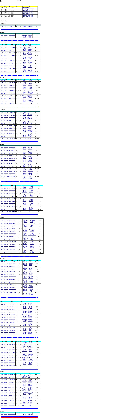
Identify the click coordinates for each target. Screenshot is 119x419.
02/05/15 (2, 93)
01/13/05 (2, 414)
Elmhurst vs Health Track (11, 374)
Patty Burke (30, 83)
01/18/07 (2, 392)
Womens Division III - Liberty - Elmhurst (28, 9)
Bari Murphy (30, 155)
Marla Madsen (24, 87)
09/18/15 (2, 47)
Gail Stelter (29, 122)
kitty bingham (30, 302)
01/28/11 (2, 239)
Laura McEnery (30, 174)
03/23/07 (2, 400)
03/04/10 (2, 284)
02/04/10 (2, 279)
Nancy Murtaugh (30, 316)
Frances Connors (30, 126)
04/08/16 (2, 68)
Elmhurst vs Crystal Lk (12, 82)
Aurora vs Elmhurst (12, 85)
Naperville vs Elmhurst (12, 57)
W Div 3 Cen (6, 112)
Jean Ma (30, 48)
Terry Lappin (30, 116)
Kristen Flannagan (29, 123)
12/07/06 (2, 387)
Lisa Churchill (30, 269)
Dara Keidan (30, 157)
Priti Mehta (30, 398)
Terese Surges (31, 207)
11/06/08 (2, 312)
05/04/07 (2, 405)
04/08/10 (2, 287)
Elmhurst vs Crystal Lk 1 (12, 158)
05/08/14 (2, 138)
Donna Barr (30, 306)
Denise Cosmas (32, 246)
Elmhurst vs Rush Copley (12, 171)
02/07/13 (2, 166)
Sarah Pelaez (30, 414)
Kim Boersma (32, 247)
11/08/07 (2, 347)
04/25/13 (2, 174)
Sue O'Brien (30, 388)
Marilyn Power (30, 156)
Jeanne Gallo (31, 188)
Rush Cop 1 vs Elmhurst (12, 193)
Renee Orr (30, 350)
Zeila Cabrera (30, 152)
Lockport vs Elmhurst (12, 47)
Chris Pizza (31, 187)
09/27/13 (2, 112)
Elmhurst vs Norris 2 (12, 125)
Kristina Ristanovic (30, 163)
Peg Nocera (30, 84)
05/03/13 (2, 176)
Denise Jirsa (30, 134)
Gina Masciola (24, 147)
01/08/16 (2, 58)
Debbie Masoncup (29, 117)
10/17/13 (2, 117)
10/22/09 (2, 266)
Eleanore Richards (30, 278)
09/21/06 (2, 374)
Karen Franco (30, 377)
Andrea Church (32, 226)
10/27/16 (2, 35)
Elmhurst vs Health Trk (12, 101)
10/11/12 (2, 150)
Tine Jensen (31, 243)
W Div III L (5, 374)
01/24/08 (2, 357)
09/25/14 (2, 80)
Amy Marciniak (31, 191)
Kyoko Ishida (30, 333)
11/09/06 (2, 382)
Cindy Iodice (30, 265)
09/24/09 (2, 263)
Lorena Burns (30, 164)
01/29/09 (2, 322)
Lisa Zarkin (29, 52)
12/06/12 (2, 160)
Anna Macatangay (25, 220)
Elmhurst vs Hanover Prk (12, 342)
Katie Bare (30, 168)
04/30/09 (2, 332)
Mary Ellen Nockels (29, 130)
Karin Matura (30, 49)
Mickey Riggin (30, 396)
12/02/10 (2, 233)
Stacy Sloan (30, 176)
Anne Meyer (30, 291)
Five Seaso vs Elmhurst (12, 365)
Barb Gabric (30, 274)
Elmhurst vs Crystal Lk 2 (12, 228)
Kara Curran (31, 221)
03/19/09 (2, 327)
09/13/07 (2, 342)
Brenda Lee (24, 127)
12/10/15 (2, 57)
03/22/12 (2, 211)
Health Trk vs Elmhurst (12, 26)
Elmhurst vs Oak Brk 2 (12, 203)
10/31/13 (2, 118)
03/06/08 (2, 362)
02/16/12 (2, 206)
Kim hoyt (30, 37)
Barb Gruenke (30, 405)
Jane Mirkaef (30, 80)
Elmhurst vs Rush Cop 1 (12, 357)
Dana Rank (30, 323)
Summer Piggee (31, 199)
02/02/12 (2, 204)
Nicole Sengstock (30, 276)
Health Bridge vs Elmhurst (11, 176)
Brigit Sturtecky (31, 198)
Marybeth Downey (30, 360)
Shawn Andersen (24, 357)
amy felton (29, 36)
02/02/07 (2, 395)
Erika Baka (29, 121)
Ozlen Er (32, 225)
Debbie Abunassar (29, 53)
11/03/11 (2, 193)
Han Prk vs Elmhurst (12, 319)
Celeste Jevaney (25, 294)
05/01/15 (2, 103)
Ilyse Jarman (30, 279)
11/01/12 (2, 155)
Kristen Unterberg (30, 90)
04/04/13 (2, 171)
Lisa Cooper (29, 120)
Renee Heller (30, 88)
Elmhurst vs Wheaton (12, 231)
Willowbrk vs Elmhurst (12, 271)
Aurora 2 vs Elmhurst (12, 330)
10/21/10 (2, 228)
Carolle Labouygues (30, 355)
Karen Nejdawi (30, 380)
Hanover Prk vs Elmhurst (12, 349)
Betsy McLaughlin (30, 321)
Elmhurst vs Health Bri (12, 173)
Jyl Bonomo (29, 47)
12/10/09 (2, 274)
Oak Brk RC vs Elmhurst (12, 112)
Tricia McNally (30, 393)
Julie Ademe (31, 228)
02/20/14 (2, 130)
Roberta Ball (30, 162)
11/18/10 (2, 231)
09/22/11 (2, 188)
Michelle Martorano (29, 115)
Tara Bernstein (30, 166)
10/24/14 (2, 85)
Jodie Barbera (31, 209)
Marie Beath (31, 186)
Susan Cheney (30, 96)
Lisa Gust (32, 238)
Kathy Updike (30, 397)
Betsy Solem (24, 149)
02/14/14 (2, 128)
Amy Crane (30, 150)
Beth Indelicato (31, 190)
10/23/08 (2, 309)
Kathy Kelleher (30, 385)
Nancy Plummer (30, 119)
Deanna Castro (30, 374)
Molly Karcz (24, 91)
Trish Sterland (30, 310)
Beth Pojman (30, 383)
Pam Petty (24, 396)
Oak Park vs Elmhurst (12, 50)
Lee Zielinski (30, 127)
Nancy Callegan (30, 55)
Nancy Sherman (30, 125)
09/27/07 (2, 344)
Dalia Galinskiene (30, 62)
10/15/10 (2, 226)
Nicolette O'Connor (29, 118)
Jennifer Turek (30, 324)
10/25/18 (2, 26)
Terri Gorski (30, 264)
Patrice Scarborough (32, 220)
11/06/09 (2, 269)
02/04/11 (2, 241)
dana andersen (30, 50)
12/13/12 (2, 161)
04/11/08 (2, 365)
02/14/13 (2, 168)
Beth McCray (31, 193)
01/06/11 (2, 236)
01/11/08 (2, 355)
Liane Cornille (24, 37)
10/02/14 (2, 82)
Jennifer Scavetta (30, 57)
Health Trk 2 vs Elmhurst (12, 352)
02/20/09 (2, 325)
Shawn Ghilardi (30, 165)
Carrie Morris (30, 402)
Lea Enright (31, 195)
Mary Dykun (31, 222)
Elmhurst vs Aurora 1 (12, 322)
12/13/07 (2, 352)
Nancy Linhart (30, 273)
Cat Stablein (30, 97)
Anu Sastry (29, 136)
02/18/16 (2, 63)
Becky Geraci (30, 56)
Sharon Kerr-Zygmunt (30, 95)
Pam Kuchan (24, 36)
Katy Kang (30, 267)
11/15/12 (2, 158)
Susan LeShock (30, 54)
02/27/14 (2, 131)
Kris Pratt (30, 330)
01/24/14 (2, 125)
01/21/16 (2, 60)
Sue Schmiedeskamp (30, 346)
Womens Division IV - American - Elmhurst (28, 8)
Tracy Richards (30, 303)
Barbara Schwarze (30, 375)
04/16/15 (2, 100)
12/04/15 (2, 55)
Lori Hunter (30, 159)
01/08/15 (2, 90)
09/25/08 (2, 306)
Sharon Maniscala (31, 229)
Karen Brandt (30, 71)
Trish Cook (31, 204)
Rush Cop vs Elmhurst (12, 45)
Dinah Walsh (30, 312)
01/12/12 (2, 201)
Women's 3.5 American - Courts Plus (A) (28, 7)
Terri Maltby (30, 359)
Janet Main (30, 271)
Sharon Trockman (30, 266)
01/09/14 (2, 123)
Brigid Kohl (31, 250)
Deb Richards (31, 196)
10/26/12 (2, 153)
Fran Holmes (25, 224)
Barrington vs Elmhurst (12, 118)
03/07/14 (2, 133)
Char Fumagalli (31, 263)
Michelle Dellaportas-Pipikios (32, 235)
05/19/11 (2, 252)
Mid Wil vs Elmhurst (12, 249)
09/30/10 (2, 223)
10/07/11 (2, 190)
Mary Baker (30, 320)
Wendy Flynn (30, 112)
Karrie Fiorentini (30, 85)
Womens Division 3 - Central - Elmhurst (28, 10)
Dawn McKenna (30, 347)
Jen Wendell (24, 26)
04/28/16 (2, 71)
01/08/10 (2, 276)
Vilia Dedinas (24, 66)
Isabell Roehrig (30, 133)
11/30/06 (2, 385)
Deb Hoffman (30, 344)
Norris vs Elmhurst (11, 204)
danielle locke (30, 68)
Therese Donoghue (30, 294)
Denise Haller (30, 103)
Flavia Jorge (30, 82)
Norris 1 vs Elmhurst (12, 117)
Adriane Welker (30, 173)
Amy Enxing (31, 242)
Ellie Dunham (30, 277)
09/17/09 (2, 261)
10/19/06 (2, 379)
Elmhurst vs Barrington (12, 136)
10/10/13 (2, 115)
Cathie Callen (30, 35)
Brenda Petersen (30, 92)
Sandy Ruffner (30, 100)
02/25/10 (2, 282)
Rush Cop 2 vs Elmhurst (12, 362)
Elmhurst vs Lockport (12, 87)
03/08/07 (2, 398)
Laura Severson (31, 286)
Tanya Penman (30, 149)
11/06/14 (2, 87)
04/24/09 (2, 330)
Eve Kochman (30, 151)
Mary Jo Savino (30, 345)
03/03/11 (2, 244)
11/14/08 (2, 314)
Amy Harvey (30, 69)
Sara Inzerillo (30, 148)
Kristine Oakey (30, 91)
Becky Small (30, 135)
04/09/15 (2, 98)
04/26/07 (2, 403)
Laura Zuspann (30, 114)
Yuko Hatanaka (30, 334)
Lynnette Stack (24, 413)
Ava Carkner (32, 237)
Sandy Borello (32, 224)
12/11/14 (2, 88)
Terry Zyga (30, 394)
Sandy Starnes (30, 161)
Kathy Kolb (30, 351)
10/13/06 (2, 377)
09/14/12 (2, 147)
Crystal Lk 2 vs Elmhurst (12, 276)
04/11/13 (2, 173)
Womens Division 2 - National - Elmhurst (28, 15)
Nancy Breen (30, 99)
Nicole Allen (29, 113)
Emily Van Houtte (31, 194)
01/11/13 (2, 163)
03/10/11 (2, 246)
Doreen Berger (31, 200)
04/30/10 (2, 292)
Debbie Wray (30, 362)
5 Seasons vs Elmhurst (12, 58)
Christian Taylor (30, 364)
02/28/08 (2, 360)
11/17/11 (2, 196)
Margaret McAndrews (30, 26)
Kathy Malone (30, 308)
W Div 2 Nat (5, 26)
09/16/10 (2, 220)
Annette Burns (30, 382)
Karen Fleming (30, 304)
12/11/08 (2, 317)
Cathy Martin (32, 249)
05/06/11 (2, 249)
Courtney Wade (31, 206)
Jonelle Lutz (30, 290)
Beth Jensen (30, 268)
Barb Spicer (30, 158)
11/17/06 (2, 384)
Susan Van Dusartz (30, 392)
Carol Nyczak (30, 131)
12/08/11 (2, 198)
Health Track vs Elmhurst (11, 387)
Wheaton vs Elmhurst (12, 220)
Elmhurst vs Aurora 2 (12, 312)
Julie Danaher (31, 208)
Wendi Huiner (30, 363)
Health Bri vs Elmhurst (12, 163)
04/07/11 (2, 247)
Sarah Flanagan (30, 160)
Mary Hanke (30, 342)
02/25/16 (2, 65)
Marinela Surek (31, 261)
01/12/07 (2, 390)
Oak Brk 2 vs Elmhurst (12, 190)
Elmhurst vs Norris (11, 150)
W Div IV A (5, 414)
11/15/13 (2, 120)
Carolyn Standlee (30, 354)
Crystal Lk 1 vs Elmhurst (12, 198)
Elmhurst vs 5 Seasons (12, 35)
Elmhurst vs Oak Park (12, 63)
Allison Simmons (30, 67)
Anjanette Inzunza (24, 192)
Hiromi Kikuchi (30, 319)
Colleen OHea (31, 192)
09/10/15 (2, 45)
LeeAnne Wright (30, 289)
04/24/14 (2, 136)
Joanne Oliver (30, 384)
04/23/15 (2, 101)
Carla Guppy (30, 45)
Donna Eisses (30, 328)
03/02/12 (2, 209)
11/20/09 (2, 271)
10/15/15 (2, 52)
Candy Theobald (32, 231)
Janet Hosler (30, 389)
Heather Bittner (30, 147)
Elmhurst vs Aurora (12, 90)
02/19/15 (2, 95)
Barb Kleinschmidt (24, 35)
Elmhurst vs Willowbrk (12, 261)
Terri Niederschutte (30, 171)
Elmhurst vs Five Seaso (12, 347)
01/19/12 (2, 203)
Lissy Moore (30, 65)
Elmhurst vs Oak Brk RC (12, 131)
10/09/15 (2, 50)
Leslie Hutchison (30, 70)
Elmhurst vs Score (11, 100)
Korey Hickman (32, 223)
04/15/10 (2, 289)
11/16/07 (2, 349)
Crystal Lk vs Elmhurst (12, 98)
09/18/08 (2, 304)
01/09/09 (2, 319)
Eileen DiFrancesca (24, 84)
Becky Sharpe (30, 86)
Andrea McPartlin (30, 101)
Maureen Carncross (30, 98)
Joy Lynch (30, 325)
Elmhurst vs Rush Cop (12, 52)
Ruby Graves (31, 211)
